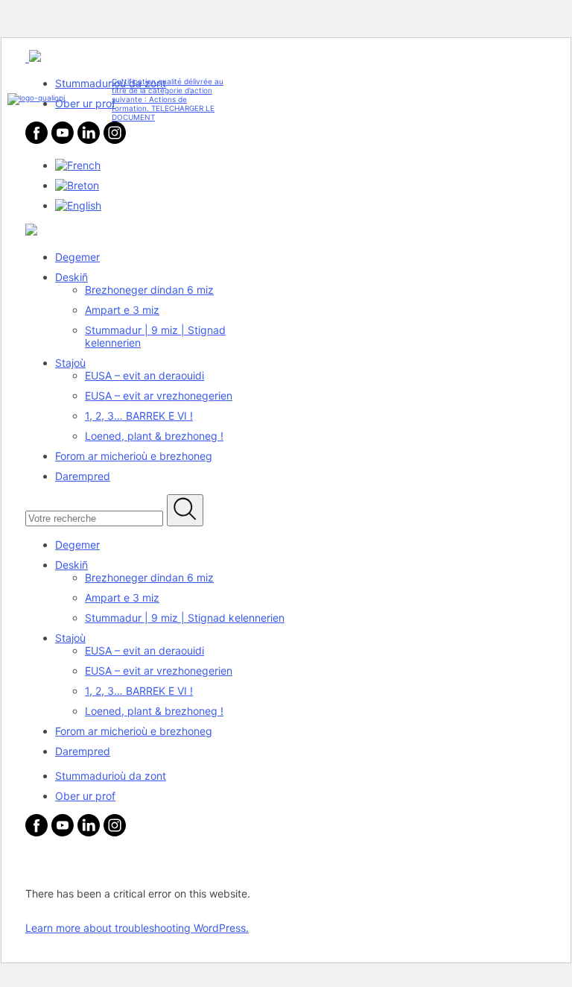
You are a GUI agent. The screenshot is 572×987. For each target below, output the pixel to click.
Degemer (77, 256)
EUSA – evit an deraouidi (144, 375)
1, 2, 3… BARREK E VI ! (139, 415)
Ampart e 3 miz (122, 309)
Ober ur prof (85, 795)
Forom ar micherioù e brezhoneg (133, 456)
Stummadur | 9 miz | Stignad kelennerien (185, 617)
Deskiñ (71, 277)
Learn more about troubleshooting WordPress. (137, 927)
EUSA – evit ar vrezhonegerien (158, 395)
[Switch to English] (78, 205)
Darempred (82, 476)
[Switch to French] (78, 165)
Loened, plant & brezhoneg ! (154, 435)
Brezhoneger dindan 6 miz (149, 289)
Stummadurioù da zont (110, 775)
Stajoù (70, 362)
